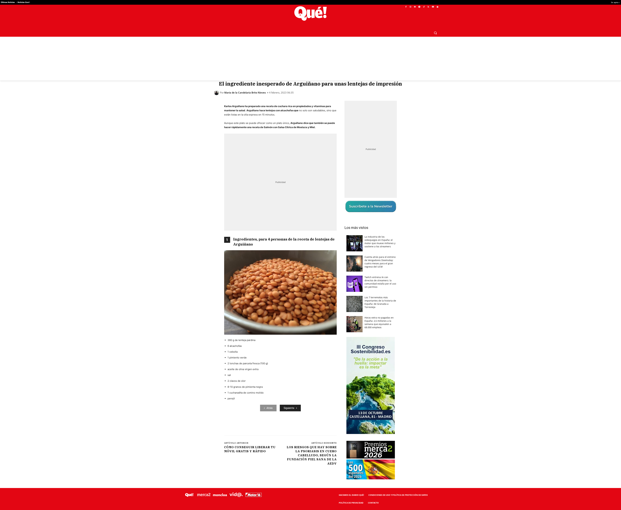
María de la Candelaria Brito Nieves (245, 92)
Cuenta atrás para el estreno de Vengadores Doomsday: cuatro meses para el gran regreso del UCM (380, 261)
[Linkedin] (287, 424)
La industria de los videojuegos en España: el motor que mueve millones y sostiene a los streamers (380, 241)
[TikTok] (424, 7)
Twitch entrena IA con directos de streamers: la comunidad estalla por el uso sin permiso (380, 282)
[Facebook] (406, 7)
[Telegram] (419, 7)
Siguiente (289, 408)
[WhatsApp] (273, 424)
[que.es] (310, 13)
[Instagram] (410, 7)
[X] (428, 7)
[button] (435, 33)
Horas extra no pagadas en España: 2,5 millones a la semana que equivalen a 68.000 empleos (379, 322)
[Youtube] (433, 7)
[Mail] (415, 7)
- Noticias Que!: (23, 2)
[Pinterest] (265, 424)
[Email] (295, 424)
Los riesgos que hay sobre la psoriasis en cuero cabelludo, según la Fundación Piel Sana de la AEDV (312, 455)
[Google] (437, 7)
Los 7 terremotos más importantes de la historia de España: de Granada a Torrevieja (380, 302)
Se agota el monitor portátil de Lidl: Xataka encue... (586, 2)
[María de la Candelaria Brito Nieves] (217, 92)
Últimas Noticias (8, 2)
